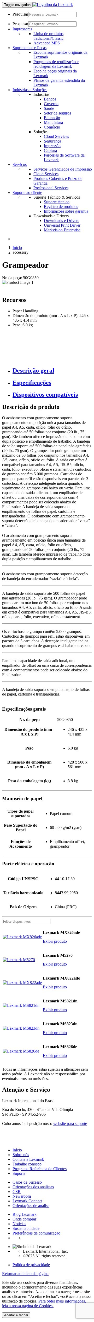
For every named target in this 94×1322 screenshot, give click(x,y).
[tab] (52, 370)
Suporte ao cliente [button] (27, 192)
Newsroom (22, 1196)
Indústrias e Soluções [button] (30, 89)
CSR (17, 1191)
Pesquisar (20, 14)
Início (17, 247)
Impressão (52, 146)
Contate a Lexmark (28, 1159)
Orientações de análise (31, 1205)
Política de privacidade (31, 1265)
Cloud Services (56, 136)
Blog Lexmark (25, 1214)
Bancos (50, 99)
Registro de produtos (61, 206)
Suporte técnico (56, 202)
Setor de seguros (57, 113)
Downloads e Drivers (61, 220)
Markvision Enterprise (62, 230)
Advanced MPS (46, 43)
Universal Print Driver (62, 225)
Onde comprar (24, 1219)
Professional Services (50, 188)
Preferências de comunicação (36, 1233)
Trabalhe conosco (27, 1164)
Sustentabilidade (26, 1228)
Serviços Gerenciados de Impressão (62, 169)
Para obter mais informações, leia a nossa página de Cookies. (44, 1303)
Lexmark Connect (27, 1201)
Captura (50, 150)
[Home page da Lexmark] (53, 4)
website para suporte (70, 1123)
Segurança (52, 141)
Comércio (52, 127)
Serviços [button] (20, 164)
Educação (52, 118)
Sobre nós (21, 1154)
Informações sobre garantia (66, 211)
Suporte (19, 1173)
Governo (51, 104)
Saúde (49, 108)
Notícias (19, 1224)
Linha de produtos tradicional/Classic (48, 36)
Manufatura (53, 122)
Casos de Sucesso (27, 1182)
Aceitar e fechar (16, 1315)
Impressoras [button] (22, 29)
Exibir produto (55, 941)
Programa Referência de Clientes (40, 1168)
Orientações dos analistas (33, 1187)
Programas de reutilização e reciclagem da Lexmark (56, 64)
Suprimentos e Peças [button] (29, 47)
